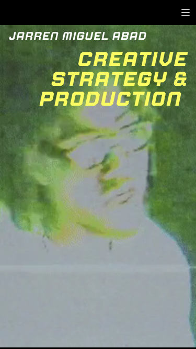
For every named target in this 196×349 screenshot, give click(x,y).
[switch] (185, 12)
